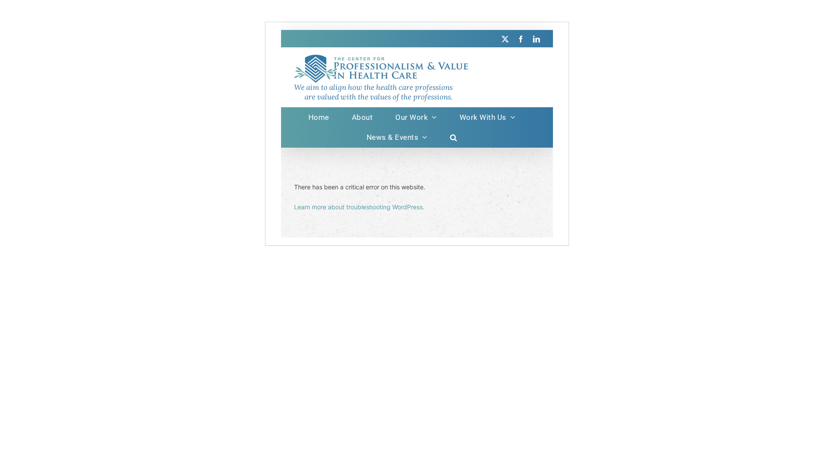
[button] (453, 137)
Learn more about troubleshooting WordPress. (359, 207)
